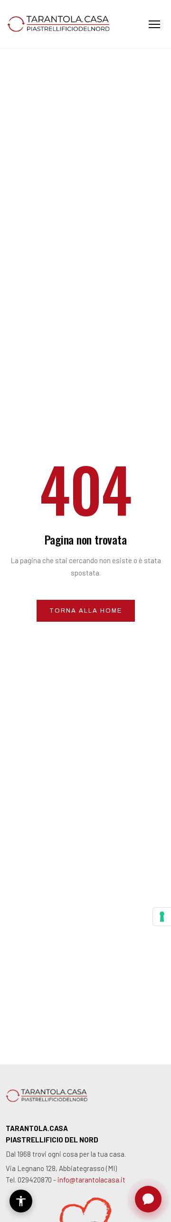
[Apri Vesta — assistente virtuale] (148, 1199)
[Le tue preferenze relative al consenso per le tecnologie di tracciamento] (162, 917)
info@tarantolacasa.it (91, 1179)
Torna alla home (85, 610)
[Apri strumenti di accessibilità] (21, 1201)
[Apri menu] (154, 24)
